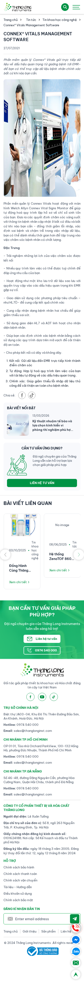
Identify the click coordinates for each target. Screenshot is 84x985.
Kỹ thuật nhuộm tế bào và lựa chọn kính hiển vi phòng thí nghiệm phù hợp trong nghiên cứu (52, 425)
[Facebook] (75, 939)
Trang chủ (11, 20)
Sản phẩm (48, 931)
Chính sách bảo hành (19, 867)
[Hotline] (75, 928)
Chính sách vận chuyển (20, 880)
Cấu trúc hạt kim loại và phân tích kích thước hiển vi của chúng (62, 568)
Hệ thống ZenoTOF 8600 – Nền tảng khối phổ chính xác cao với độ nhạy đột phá (21, 556)
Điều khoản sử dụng (18, 893)
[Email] (75, 963)
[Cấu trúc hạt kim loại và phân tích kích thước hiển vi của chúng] (62, 525)
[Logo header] (18, 7)
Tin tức (31, 20)
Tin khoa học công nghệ (59, 20)
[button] (5, 554)
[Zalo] (75, 951)
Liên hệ (66, 931)
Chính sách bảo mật (18, 900)
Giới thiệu (29, 931)
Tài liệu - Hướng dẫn (18, 887)
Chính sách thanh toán (20, 874)
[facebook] (22, 395)
